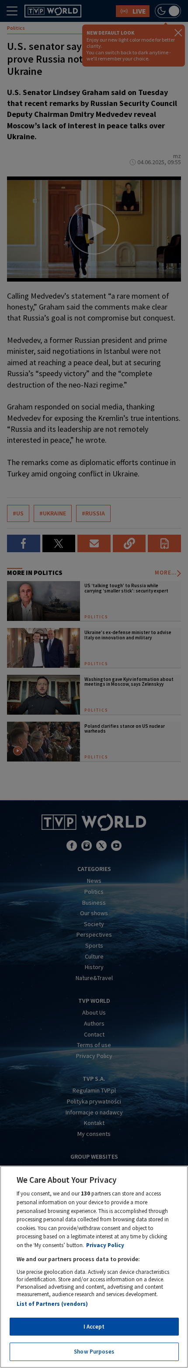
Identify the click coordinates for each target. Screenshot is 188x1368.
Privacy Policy (105, 1245)
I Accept (94, 1326)
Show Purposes (94, 1351)
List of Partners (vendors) (52, 1304)
